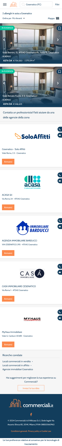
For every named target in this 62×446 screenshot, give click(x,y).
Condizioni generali (19, 431)
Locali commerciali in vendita (16, 361)
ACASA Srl (7, 194)
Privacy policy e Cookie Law (39, 431)
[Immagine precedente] (4, 43)
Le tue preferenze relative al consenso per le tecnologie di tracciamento (31, 442)
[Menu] (4, 4)
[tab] (54, 18)
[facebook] (31, 414)
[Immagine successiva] (58, 43)
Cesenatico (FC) (33, 4)
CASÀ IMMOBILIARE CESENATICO (19, 286)
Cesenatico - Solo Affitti (13, 149)
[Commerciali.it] (13, 4)
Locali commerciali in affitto (15, 365)
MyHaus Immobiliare (12, 331)
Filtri (57, 4)
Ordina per (6, 18)
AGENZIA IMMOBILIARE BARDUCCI (19, 240)
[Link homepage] (31, 403)
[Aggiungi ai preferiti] (59, 28)
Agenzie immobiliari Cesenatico (17, 369)
